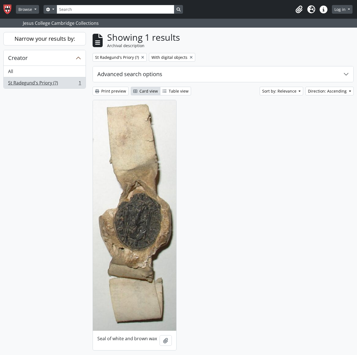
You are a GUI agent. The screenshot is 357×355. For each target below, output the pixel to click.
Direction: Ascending (328, 91)
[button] (299, 9)
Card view (148, 91)
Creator (18, 58)
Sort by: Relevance (280, 91)
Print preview (113, 91)
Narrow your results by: (45, 38)
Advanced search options (129, 74)
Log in (340, 9)
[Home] (9, 9)
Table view (178, 91)
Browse (25, 9)
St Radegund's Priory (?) (44, 84)
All (10, 71)
